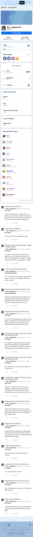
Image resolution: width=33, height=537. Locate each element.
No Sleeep (9, 141)
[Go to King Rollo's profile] (4, 171)
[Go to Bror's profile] (4, 136)
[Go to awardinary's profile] (28, 85)
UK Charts (8, 210)
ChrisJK (8, 165)
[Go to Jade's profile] (4, 154)
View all (28, 54)
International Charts (11, 273)
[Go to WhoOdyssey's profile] (4, 189)
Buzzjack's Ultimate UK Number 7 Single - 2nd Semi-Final (18, 246)
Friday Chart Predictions (13, 206)
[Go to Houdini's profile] (4, 177)
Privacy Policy (13, 529)
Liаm (7, 182)
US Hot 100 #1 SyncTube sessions (16, 269)
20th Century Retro (10, 293)
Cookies (28, 529)
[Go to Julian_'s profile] (4, 148)
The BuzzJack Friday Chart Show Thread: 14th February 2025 (18, 334)
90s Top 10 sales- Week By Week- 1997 (17, 289)
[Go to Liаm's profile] (4, 183)
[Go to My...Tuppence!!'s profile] (2, 207)
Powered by (16, 534)
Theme (5, 529)
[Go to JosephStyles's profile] (4, 195)
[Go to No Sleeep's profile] (4, 142)
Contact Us (21, 529)
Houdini (8, 177)
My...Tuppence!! (11, 208)
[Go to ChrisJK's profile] (4, 165)
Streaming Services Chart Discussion (17, 311)
